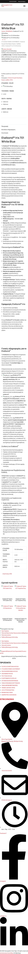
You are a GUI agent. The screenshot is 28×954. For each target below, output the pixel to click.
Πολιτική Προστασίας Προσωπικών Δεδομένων (14, 633)
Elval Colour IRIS (7, 574)
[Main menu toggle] (24, 6)
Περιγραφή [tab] (4, 126)
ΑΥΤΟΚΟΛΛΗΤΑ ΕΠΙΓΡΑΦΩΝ (9, 681)
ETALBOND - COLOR (7, 83)
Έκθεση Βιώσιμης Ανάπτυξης (9, 637)
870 (16, 1)
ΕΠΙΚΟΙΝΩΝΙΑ (7, 699)
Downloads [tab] (4, 133)
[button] (26, 10)
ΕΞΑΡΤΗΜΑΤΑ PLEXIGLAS (8, 678)
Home (3, 31)
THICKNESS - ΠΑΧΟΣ (7, 91)
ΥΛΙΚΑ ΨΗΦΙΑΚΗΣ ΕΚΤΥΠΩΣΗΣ (10, 683)
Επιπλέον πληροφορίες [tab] (8, 129)
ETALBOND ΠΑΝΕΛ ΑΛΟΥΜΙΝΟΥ (10, 42)
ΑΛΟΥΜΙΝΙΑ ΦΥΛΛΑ (7, 673)
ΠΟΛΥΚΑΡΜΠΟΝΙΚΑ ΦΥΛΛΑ (9, 671)
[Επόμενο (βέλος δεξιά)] (25, 477)
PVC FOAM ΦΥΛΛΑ (6, 676)
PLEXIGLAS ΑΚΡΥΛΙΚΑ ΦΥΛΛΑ (10, 666)
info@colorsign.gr (21, 1)
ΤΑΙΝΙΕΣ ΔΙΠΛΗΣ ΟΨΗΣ (8, 688)
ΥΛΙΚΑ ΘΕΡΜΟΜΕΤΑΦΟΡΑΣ (9, 685)
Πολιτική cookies (6, 635)
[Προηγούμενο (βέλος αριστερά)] (2, 477)
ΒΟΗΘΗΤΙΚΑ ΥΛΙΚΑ (7, 692)
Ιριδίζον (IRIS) (9, 80)
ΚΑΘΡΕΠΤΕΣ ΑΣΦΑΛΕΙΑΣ (8, 695)
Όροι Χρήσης (5, 631)
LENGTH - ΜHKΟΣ (6, 109)
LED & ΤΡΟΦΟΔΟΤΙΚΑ (7, 690)
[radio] (15, 86)
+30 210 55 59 (12, 1)
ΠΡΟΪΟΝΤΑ (9, 31)
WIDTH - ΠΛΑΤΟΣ (6, 98)
